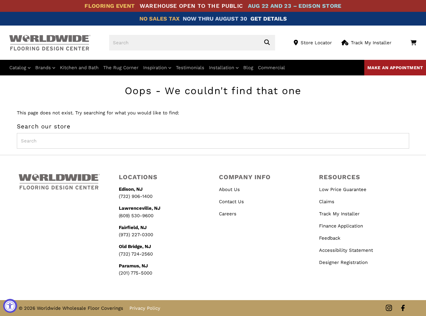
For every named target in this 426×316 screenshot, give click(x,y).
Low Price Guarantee (342, 189)
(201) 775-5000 (135, 273)
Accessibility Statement (346, 250)
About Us (229, 189)
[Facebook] (403, 308)
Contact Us (231, 201)
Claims (326, 201)
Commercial (271, 67)
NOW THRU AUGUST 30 (215, 18)
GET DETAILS (268, 18)
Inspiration (155, 67)
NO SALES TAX (159, 18)
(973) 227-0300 (136, 234)
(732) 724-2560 (136, 254)
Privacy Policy (144, 308)
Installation (222, 67)
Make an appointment (395, 67)
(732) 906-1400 (135, 196)
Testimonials (190, 67)
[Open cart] (413, 42)
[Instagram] (389, 308)
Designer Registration (343, 262)
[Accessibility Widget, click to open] (10, 306)
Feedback (330, 238)
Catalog (18, 67)
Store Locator (316, 42)
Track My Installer (371, 42)
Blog (248, 67)
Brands (43, 67)
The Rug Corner (120, 67)
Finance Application (341, 226)
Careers (227, 214)
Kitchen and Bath (79, 67)
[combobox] (192, 42)
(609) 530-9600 (136, 215)
